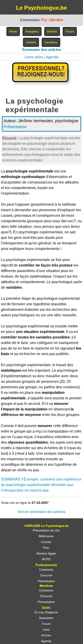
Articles (46, 635)
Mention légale (46, 553)
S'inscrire (46, 575)
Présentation (15, 127)
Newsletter (46, 618)
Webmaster (46, 536)
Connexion (46, 569)
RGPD (46, 559)
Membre (56, 20)
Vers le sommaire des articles (41, 512)
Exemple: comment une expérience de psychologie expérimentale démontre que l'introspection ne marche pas (41, 484)
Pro (44, 20)
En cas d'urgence (46, 612)
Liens (46, 629)
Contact (46, 542)
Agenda (52, 57)
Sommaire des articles (41, 50)
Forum (46, 624)
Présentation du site (46, 530)
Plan (46, 547)
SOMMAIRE (11, 479)
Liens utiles (33, 57)
